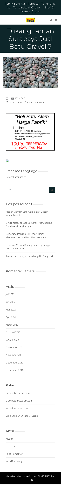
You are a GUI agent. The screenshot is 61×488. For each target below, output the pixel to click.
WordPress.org (14, 461)
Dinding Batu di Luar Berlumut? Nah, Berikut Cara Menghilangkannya (29, 224)
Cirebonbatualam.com (18, 393)
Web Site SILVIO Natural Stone (22, 415)
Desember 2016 (14, 370)
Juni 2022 (10, 301)
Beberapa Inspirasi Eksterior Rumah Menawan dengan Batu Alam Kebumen (26, 235)
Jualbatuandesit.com (17, 408)
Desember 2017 (14, 362)
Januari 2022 (12, 339)
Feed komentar (14, 453)
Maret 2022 (12, 324)
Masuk (9, 438)
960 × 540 (19, 98)
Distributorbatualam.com (19, 400)
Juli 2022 (10, 294)
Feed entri (11, 446)
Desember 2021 (14, 347)
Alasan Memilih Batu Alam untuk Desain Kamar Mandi (27, 213)
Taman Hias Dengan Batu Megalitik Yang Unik (29, 256)
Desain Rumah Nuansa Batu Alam (27, 102)
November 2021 (14, 354)
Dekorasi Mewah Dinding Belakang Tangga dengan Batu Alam (28, 247)
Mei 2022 (11, 309)
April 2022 (11, 317)
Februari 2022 (13, 332)
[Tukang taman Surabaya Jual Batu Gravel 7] (30, 72)
